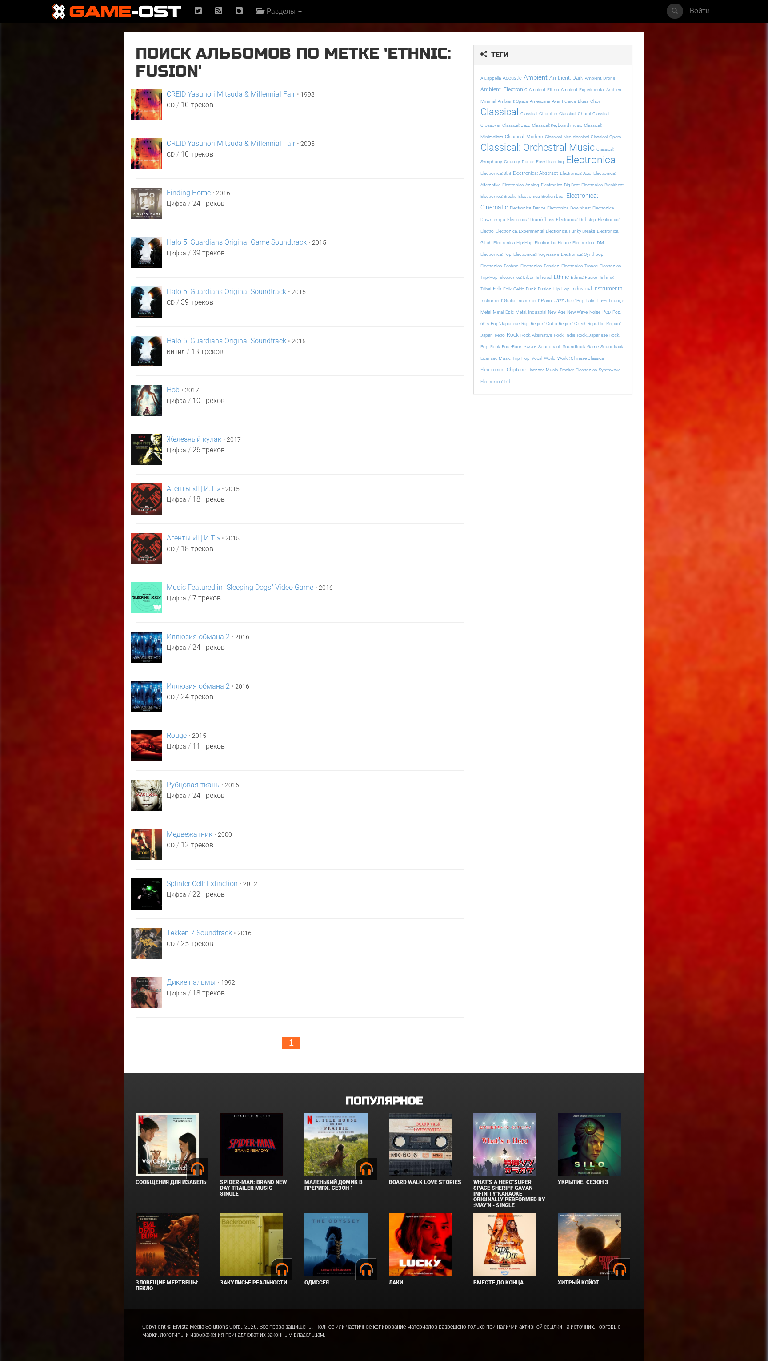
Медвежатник (189, 834)
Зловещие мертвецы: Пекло (167, 1286)
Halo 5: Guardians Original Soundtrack (226, 291)
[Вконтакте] (239, 11)
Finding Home (189, 193)
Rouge (177, 735)
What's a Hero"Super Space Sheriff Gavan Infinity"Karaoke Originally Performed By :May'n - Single (509, 1194)
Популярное (384, 1101)
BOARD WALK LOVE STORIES (425, 1182)
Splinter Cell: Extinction (202, 883)
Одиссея (316, 1283)
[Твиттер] (198, 11)
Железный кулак (194, 439)
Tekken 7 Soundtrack (199, 933)
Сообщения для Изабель (171, 1182)
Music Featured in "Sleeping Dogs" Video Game (240, 587)
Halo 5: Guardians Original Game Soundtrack (237, 242)
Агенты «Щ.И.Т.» (193, 488)
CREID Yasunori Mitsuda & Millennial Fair (231, 94)
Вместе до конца (498, 1283)
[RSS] (218, 11)
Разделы (280, 11)
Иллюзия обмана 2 (198, 636)
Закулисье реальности (253, 1283)
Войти (700, 11)
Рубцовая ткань (193, 785)
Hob (173, 390)
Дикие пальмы (191, 982)
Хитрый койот (578, 1283)
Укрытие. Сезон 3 (583, 1182)
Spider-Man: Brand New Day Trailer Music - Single (253, 1188)
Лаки (396, 1283)
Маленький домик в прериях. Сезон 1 (333, 1185)
